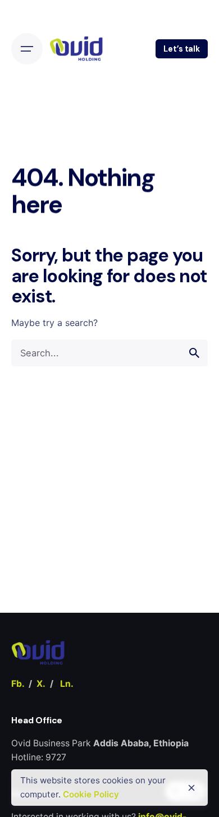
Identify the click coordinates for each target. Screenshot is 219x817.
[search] (194, 352)
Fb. (17, 683)
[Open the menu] (27, 49)
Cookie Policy (91, 794)
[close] (191, 787)
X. (40, 683)
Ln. (67, 683)
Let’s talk (181, 49)
